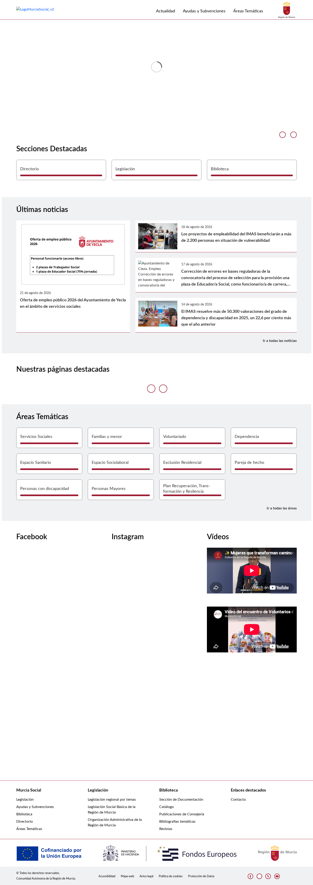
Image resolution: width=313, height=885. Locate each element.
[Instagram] (259, 876)
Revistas (165, 829)
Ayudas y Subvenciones (35, 807)
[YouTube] (277, 876)
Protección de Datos (201, 876)
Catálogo (166, 807)
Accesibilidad (107, 876)
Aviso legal (146, 876)
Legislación (25, 799)
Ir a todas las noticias (280, 341)
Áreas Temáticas (29, 829)
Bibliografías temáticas (177, 821)
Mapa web (127, 876)
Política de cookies (171, 876)
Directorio (24, 821)
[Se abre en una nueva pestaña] (286, 9)
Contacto (238, 799)
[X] (268, 876)
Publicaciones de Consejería (181, 814)
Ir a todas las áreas (282, 508)
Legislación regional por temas (112, 799)
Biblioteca (24, 814)
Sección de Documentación (181, 799)
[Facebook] (250, 876)
